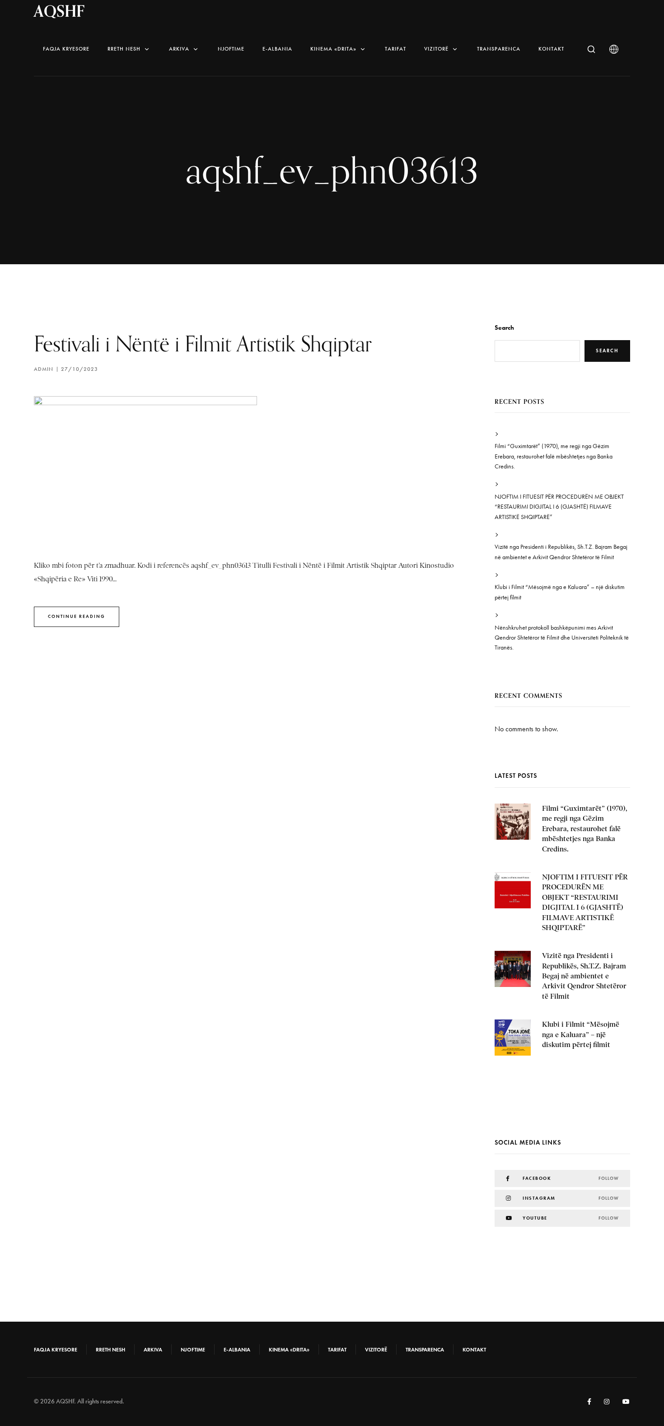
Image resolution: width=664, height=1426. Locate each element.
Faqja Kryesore (66, 49)
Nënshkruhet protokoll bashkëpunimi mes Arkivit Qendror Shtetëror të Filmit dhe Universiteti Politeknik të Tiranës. (562, 638)
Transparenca (498, 49)
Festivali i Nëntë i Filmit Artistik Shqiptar (203, 343)
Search (504, 328)
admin (43, 369)
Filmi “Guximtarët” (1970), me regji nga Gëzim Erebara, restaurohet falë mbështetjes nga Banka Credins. (554, 456)
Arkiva (179, 49)
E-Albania (277, 49)
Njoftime (231, 49)
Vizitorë (436, 49)
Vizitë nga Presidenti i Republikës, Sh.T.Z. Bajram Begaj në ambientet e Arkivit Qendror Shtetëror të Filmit (561, 552)
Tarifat (395, 49)
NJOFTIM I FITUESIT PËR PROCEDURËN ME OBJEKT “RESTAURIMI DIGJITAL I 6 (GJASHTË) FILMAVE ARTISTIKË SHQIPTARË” (559, 507)
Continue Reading (76, 616)
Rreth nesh (124, 49)
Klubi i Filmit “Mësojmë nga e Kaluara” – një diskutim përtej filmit (560, 592)
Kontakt (551, 49)
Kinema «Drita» (333, 49)
